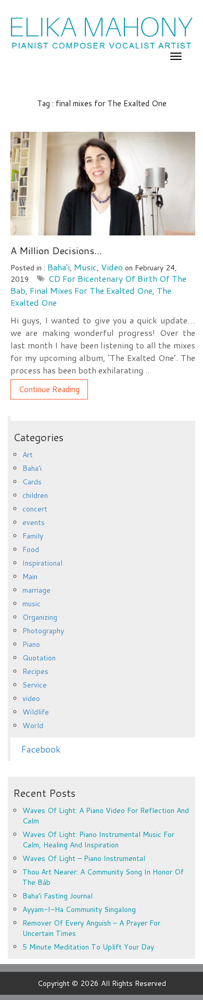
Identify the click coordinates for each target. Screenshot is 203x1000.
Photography (43, 631)
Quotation (39, 658)
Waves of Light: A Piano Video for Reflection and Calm (105, 815)
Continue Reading (49, 389)
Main (29, 576)
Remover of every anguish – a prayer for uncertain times (91, 928)
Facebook (40, 749)
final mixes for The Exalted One (91, 290)
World (32, 725)
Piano (31, 644)
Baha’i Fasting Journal (57, 896)
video (112, 267)
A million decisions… (56, 250)
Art (27, 454)
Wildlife (35, 712)
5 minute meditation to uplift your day (88, 947)
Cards (32, 482)
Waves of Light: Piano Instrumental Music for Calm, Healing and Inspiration (98, 839)
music (85, 267)
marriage (36, 590)
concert (34, 509)
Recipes (35, 671)
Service (34, 685)
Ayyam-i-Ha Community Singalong (79, 909)
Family (32, 536)
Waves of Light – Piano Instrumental (83, 858)
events (33, 522)
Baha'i (58, 267)
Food (30, 549)
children (35, 495)
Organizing (39, 617)
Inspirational (42, 563)
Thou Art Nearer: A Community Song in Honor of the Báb (103, 877)
